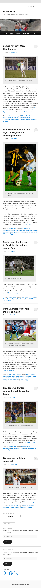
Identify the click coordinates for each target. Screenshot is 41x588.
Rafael (22, 448)
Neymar (17, 119)
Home (5, 33)
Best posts (26, 33)
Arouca (5, 118)
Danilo (21, 118)
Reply (11, 234)
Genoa (5, 299)
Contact (34, 33)
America (23, 446)
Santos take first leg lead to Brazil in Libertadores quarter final (15, 245)
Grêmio (22, 376)
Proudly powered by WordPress (20, 584)
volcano (32, 232)
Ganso (28, 118)
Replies (5, 121)
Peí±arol (23, 119)
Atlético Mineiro (30, 374)
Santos (28, 119)
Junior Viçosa (32, 376)
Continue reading (29, 112)
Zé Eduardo (33, 119)
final (24, 118)
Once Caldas (20, 299)
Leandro (5, 378)
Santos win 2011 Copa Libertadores (14, 47)
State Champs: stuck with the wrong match (16, 310)
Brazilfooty (9, 11)
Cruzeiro (12, 376)
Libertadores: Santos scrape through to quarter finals (16, 390)
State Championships (14, 374)
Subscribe (7, 542)
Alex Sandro (29, 116)
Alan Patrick (24, 297)
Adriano (23, 116)
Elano (20, 230)
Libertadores (12, 116)
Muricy (13, 119)
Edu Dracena (14, 230)
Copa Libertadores (13, 118)
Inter (26, 376)
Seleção (18, 33)
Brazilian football (13, 506)
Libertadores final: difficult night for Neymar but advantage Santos (16, 132)
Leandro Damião (13, 378)
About (11, 33)
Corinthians (6, 376)
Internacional (33, 230)
